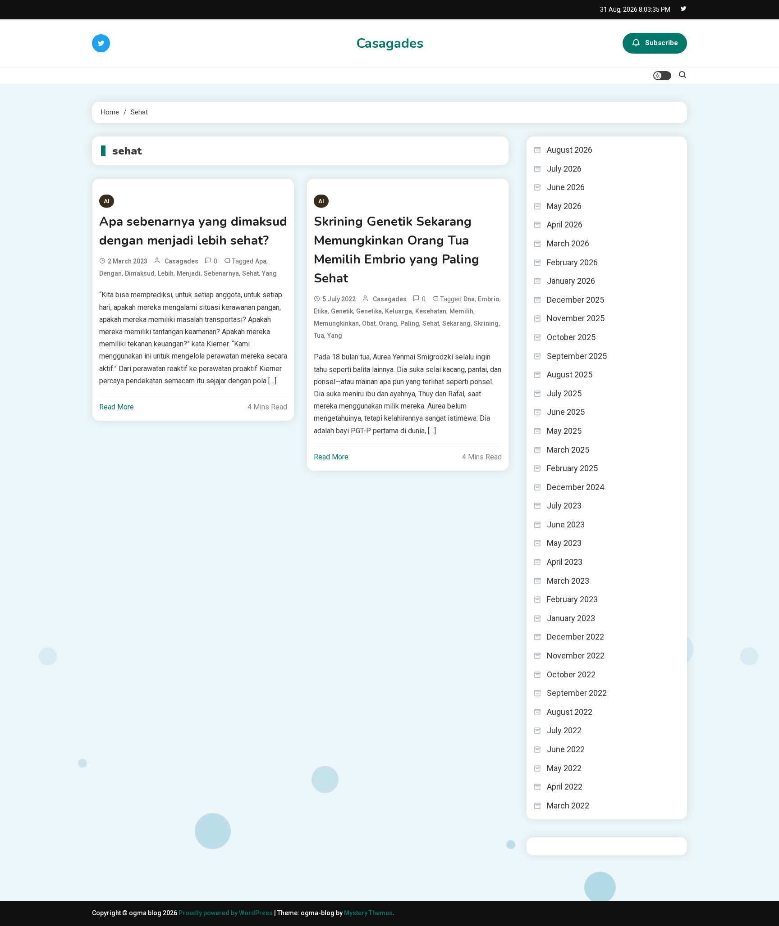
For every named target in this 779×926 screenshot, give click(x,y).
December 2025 (575, 299)
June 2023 (566, 524)
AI (107, 201)
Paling (409, 323)
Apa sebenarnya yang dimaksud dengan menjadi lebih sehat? (193, 231)
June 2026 (566, 187)
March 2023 (568, 581)
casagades (181, 261)
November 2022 (576, 655)
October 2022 (571, 674)
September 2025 (577, 356)
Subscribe (661, 43)
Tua (319, 335)
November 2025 (576, 318)
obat (369, 323)
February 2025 (572, 468)
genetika (369, 311)
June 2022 (566, 749)
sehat (250, 273)
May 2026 (564, 206)
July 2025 (564, 393)
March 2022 (568, 805)
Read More (116, 407)
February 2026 (572, 262)
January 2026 (571, 281)
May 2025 (564, 431)
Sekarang (456, 323)
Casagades (389, 43)
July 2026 (564, 168)
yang (269, 273)
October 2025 (571, 337)
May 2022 (564, 768)
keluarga (398, 311)
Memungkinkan (336, 323)
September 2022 (577, 693)
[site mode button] (662, 75)
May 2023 (564, 543)
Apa (260, 261)
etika (321, 311)
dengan (110, 273)
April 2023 (564, 562)
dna (469, 299)
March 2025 (568, 449)
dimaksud (140, 273)
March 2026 (568, 243)
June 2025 (566, 412)
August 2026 (569, 149)
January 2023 (571, 618)
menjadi (189, 273)
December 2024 (575, 487)
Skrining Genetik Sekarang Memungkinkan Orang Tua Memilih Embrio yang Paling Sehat (396, 250)
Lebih (166, 273)
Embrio (488, 299)
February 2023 (572, 599)
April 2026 (564, 224)
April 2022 (564, 786)
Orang (388, 323)
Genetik (342, 311)
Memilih (461, 311)
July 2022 (564, 730)
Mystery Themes (368, 913)
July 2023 (564, 505)
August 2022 (569, 712)
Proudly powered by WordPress (226, 913)
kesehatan (430, 311)
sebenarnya (221, 273)
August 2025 (569, 374)
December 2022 (575, 636)
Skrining (486, 323)
